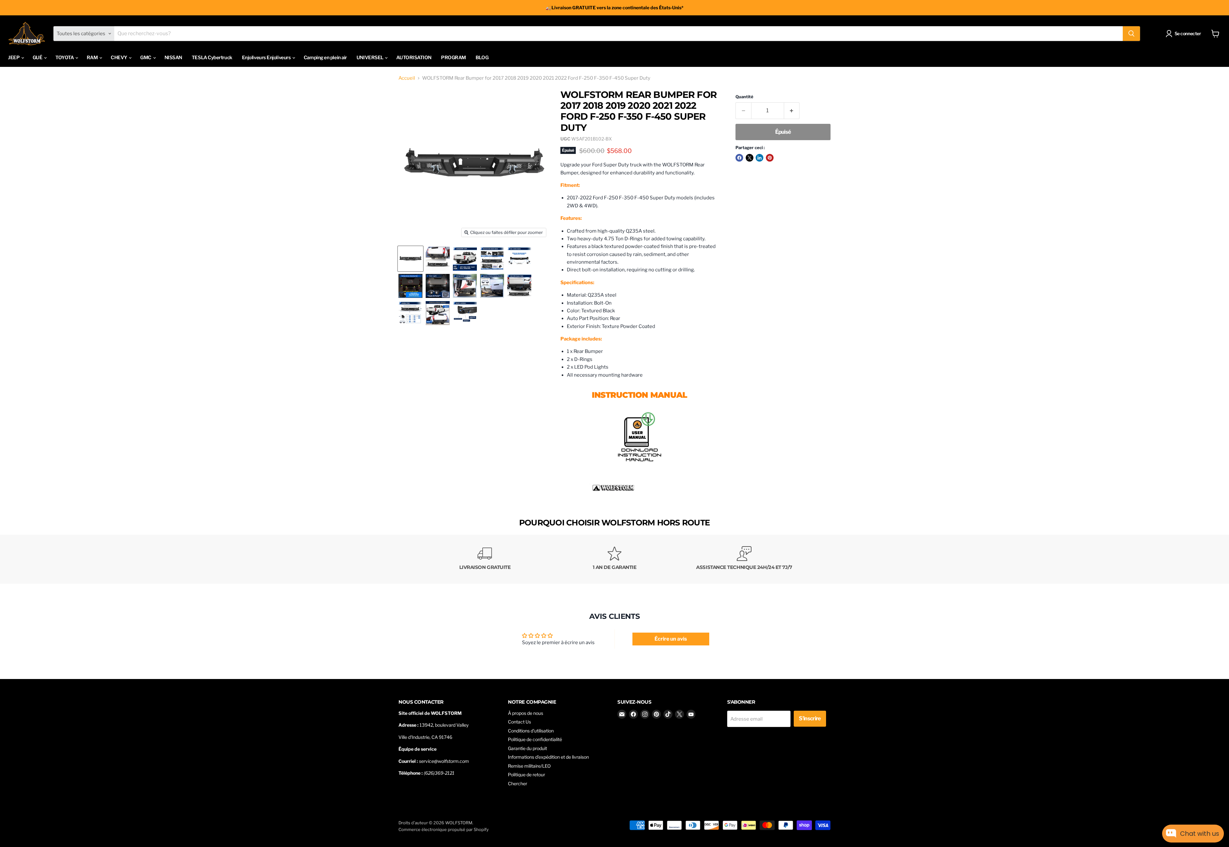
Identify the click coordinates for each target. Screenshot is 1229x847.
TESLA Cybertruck (212, 57)
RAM (93, 57)
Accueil (406, 78)
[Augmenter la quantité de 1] (792, 110)
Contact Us (519, 721)
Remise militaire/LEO (529, 766)
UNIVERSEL (370, 57)
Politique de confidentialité (535, 739)
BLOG (482, 57)
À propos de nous (525, 713)
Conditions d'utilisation (531, 730)
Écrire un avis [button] (671, 639)
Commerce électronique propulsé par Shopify (443, 829)
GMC (146, 57)
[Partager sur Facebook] (739, 158)
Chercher (517, 783)
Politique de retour (526, 774)
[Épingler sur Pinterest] (770, 158)
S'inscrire (810, 718)
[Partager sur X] (749, 158)
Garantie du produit (527, 748)
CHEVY (119, 57)
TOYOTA (65, 57)
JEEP (14, 57)
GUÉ (38, 57)
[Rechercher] (1131, 33)
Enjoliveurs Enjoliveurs (267, 57)
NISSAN (173, 57)
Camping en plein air (325, 57)
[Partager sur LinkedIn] (759, 158)
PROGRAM (453, 57)
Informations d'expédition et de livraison (548, 757)
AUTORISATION (413, 57)
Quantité (744, 96)
